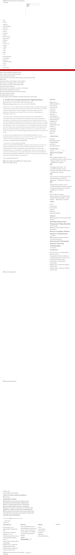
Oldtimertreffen (6, 43)
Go (27, 6)
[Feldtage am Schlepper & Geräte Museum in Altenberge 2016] (18, 507)
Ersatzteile (5, 60)
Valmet (4, 48)
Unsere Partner (53, 206)
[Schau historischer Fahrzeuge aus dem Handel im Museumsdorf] (18, 511)
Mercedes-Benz (6, 38)
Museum (5, 41)
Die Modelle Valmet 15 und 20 (7, 95)
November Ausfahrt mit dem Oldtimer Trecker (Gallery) (12, 81)
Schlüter (52, 126)
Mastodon (58, 524)
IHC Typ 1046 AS (54, 176)
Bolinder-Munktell (7, 26)
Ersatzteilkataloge (54, 142)
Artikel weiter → (6, 522)
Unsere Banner (6, 67)
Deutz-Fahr (5, 28)
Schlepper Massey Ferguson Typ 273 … (59, 184)
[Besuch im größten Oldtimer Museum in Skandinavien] (16, 504)
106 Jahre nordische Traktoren (7, 86)
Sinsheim (16, 493)
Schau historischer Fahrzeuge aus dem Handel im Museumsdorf (18, 513)
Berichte (5, 22)
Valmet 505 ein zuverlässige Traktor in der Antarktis (12, 82)
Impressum (52, 211)
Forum (4, 63)
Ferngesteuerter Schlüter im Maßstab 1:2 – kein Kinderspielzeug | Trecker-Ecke (10, 534)
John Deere (5, 33)
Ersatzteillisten (6, 58)
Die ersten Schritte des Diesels (7, 93)
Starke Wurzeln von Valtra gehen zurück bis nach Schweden (14, 88)
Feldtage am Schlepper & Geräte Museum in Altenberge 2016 (17, 509)
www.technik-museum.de (12, 158)
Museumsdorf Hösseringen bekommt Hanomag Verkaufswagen (59, 243)
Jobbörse (52, 209)
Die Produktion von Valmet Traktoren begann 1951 (11, 84)
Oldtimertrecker (55, 159)
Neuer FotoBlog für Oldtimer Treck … (58, 157)
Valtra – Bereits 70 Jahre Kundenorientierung (10, 74)
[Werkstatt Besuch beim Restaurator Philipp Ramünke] (16, 501)
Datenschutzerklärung (55, 213)
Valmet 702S (3, 79)
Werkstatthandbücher (7, 61)
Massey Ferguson (6, 36)
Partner (4, 65)
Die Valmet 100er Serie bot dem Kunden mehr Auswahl (12, 91)
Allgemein (5, 24)
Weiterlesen (54, 162)
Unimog (4, 47)
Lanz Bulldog (53, 116)
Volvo (4, 50)
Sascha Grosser (53, 252)
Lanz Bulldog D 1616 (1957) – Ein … (58, 167)
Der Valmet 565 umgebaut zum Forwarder (10, 89)
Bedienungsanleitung (55, 140)
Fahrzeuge (5, 29)
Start (4, 20)
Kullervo (5, 34)
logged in (11, 518)
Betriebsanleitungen (7, 56)
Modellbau (5, 40)
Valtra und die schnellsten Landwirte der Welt (10, 72)
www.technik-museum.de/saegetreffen (18, 140)
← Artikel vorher (6, 520)
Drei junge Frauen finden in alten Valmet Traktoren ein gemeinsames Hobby (17, 77)
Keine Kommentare (28, 102)
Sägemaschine (10, 493)
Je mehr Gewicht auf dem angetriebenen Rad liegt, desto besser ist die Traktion (18, 96)
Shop (4, 54)
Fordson (4, 31)
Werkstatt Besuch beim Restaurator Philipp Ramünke (16, 502)
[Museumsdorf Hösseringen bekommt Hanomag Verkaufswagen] (61, 239)
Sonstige (5, 45)
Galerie (4, 52)
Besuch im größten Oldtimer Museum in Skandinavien (16, 506)
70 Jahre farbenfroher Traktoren (7, 76)
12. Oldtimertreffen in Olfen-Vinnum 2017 (10, 529)
